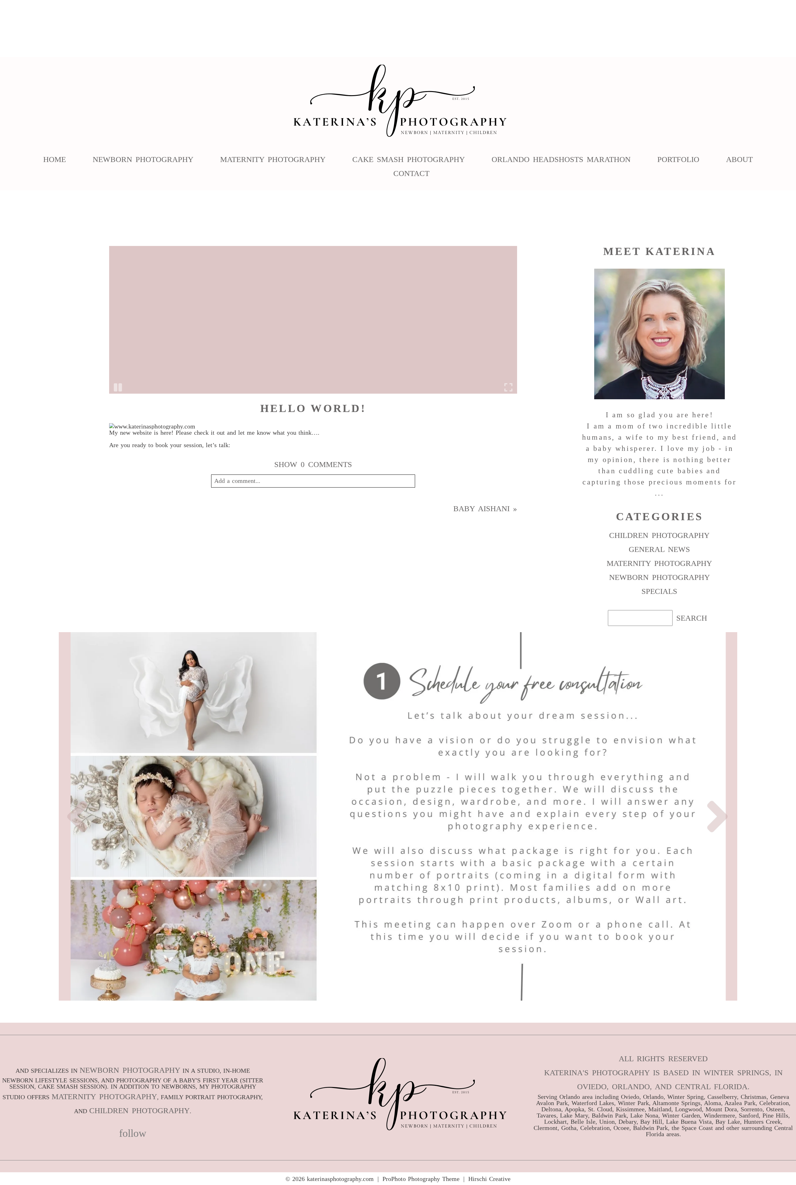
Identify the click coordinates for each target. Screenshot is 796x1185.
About (739, 159)
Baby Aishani (481, 508)
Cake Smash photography (408, 159)
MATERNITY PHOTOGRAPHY (104, 1096)
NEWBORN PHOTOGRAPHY (130, 1070)
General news (659, 549)
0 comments (313, 464)
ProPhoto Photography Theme (421, 1178)
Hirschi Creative (489, 1178)
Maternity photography (659, 563)
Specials (659, 591)
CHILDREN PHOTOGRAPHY (139, 1110)
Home (54, 159)
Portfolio (678, 159)
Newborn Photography (143, 159)
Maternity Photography (273, 159)
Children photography (659, 535)
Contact (411, 173)
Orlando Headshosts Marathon (561, 159)
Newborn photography (659, 577)
